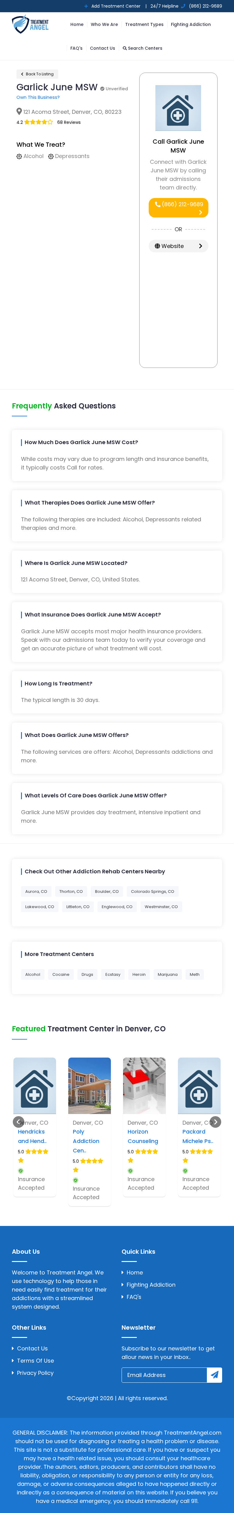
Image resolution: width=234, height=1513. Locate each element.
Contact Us (102, 48)
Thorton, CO (71, 891)
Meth (195, 974)
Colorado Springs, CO (152, 891)
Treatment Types (144, 24)
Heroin (139, 974)
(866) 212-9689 (181, 204)
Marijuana (168, 974)
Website (172, 246)
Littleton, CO (78, 907)
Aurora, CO (36, 891)
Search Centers (144, 48)
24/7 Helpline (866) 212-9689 (185, 6)
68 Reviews (69, 122)
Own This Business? (38, 97)
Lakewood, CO (39, 907)
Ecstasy (112, 974)
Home (76, 24)
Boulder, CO (107, 891)
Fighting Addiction (191, 24)
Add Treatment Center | (118, 6)
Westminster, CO (161, 907)
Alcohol (32, 974)
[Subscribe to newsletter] (214, 1375)
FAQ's (76, 48)
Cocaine (60, 974)
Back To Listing (39, 74)
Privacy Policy (35, 1373)
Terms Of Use (35, 1360)
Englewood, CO (117, 907)
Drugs (87, 974)
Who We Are (104, 24)
